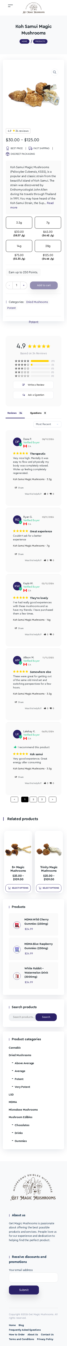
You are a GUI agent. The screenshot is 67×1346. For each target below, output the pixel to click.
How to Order (17, 1334)
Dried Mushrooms (37, 302)
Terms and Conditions (21, 1339)
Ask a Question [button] (36, 395)
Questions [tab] (35, 413)
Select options (20, 888)
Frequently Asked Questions (25, 1330)
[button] (54, 72)
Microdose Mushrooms (23, 1109)
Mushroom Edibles (20, 1117)
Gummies (21, 1141)
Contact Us (47, 1334)
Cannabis (15, 1047)
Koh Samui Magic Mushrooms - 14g (31, 620)
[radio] (19, 228)
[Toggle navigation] (10, 6)
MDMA (13, 1102)
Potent (11, 308)
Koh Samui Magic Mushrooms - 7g (31, 545)
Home (12, 1325)
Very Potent (22, 1087)
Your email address (21, 1270)
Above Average (24, 1063)
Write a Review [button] (36, 385)
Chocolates (22, 1125)
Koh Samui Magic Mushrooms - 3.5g (32, 479)
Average (20, 1071)
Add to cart (44, 285)
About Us (33, 1334)
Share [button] (20, 488)
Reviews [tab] (12, 413)
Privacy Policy (45, 1339)
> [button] (52, 799)
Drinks (19, 1133)
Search (46, 1017)
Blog (21, 1325)
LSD (11, 1094)
